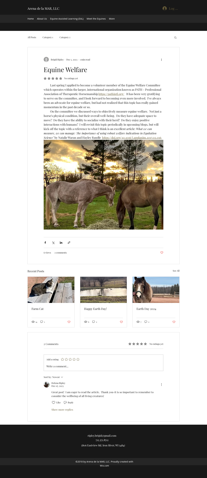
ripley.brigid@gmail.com (102, 435)
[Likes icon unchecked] (53, 402)
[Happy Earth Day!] (103, 290)
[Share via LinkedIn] (61, 242)
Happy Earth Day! (95, 309)
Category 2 (65, 37)
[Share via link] (69, 242)
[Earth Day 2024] (156, 290)
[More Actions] (161, 385)
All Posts (31, 37)
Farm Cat (38, 309)
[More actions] (161, 59)
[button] (175, 37)
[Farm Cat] (51, 290)
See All (176, 270)
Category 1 (48, 37)
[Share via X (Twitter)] (53, 242)
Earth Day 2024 (146, 309)
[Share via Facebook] (45, 242)
